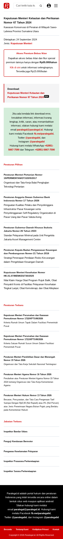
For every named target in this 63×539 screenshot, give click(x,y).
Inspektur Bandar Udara (15, 431)
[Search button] (40, 5)
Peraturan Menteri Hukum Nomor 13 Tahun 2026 (28, 395)
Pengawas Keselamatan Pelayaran (21, 451)
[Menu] (56, 5)
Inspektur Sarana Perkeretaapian (20, 471)
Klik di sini (15, 67)
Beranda (8, 529)
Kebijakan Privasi (40, 529)
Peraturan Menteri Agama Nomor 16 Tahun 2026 (27, 374)
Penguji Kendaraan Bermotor (18, 441)
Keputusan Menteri (21, 43)
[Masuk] (49, 6)
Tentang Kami (22, 529)
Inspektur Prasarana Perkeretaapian (21, 461)
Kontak (56, 529)
